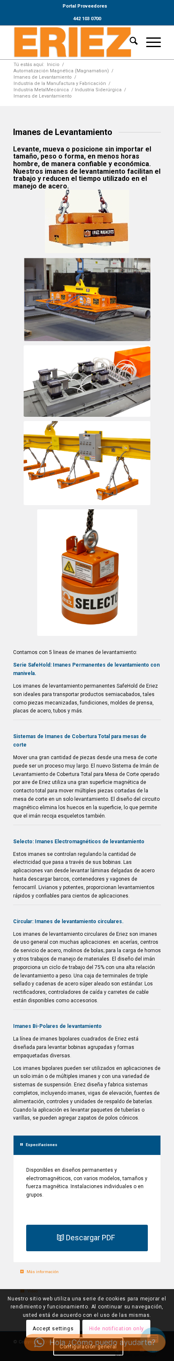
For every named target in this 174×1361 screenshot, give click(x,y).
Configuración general (88, 1347)
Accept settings (53, 1329)
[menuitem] (84, 6)
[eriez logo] (72, 42)
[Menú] (149, 42)
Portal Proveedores (85, 6)
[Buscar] (129, 42)
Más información (43, 1271)
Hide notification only (116, 1329)
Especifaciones (41, 1144)
